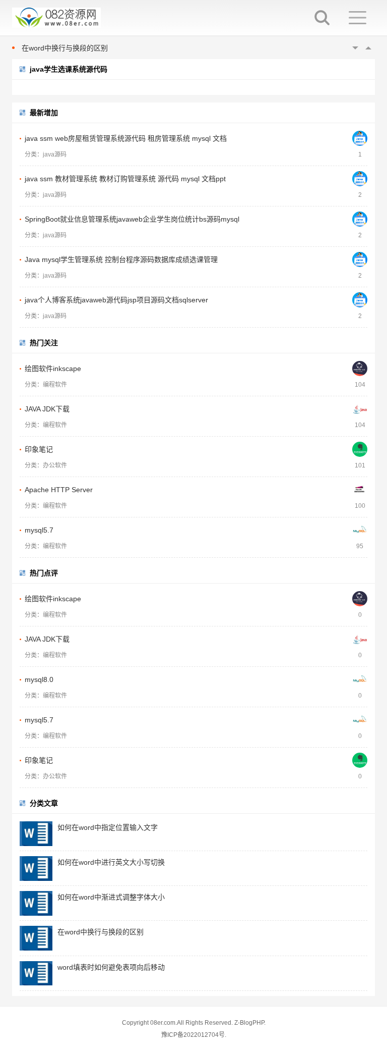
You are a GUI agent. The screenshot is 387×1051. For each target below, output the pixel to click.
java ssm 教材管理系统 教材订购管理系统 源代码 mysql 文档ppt (125, 179)
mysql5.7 (39, 530)
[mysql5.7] (359, 530)
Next (368, 48)
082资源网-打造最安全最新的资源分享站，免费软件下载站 (56, 18)
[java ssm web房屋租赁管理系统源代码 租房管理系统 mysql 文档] (359, 138)
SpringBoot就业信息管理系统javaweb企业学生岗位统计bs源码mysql (132, 219)
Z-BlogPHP (249, 1022)
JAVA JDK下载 (47, 409)
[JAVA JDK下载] (359, 408)
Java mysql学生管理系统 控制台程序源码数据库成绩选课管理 (121, 259)
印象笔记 (39, 449)
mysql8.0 (39, 679)
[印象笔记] (359, 449)
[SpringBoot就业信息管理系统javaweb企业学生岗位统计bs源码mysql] (359, 219)
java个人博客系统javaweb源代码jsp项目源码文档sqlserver (116, 300)
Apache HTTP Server (59, 490)
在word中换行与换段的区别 (65, 48)
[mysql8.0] (359, 679)
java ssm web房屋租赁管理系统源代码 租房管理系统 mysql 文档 (126, 138)
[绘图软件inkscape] (359, 368)
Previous (355, 48)
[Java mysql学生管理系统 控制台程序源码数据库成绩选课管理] (359, 259)
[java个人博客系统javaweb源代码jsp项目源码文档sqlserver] (359, 299)
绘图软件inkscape (53, 368)
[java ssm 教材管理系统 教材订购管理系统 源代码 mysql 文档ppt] (359, 178)
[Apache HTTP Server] (359, 489)
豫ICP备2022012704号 (193, 1034)
